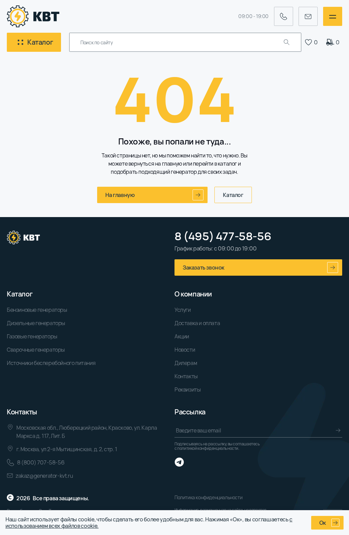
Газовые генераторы (32, 336)
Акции (181, 336)
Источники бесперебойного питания (51, 363)
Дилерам (185, 363)
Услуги (182, 310)
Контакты (186, 376)
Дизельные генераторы (36, 323)
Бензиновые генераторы (37, 310)
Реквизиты (187, 389)
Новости (184, 349)
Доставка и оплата (197, 323)
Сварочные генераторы (36, 349)
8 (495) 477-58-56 (222, 236)
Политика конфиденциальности (208, 497)
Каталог (233, 195)
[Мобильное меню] (332, 16)
